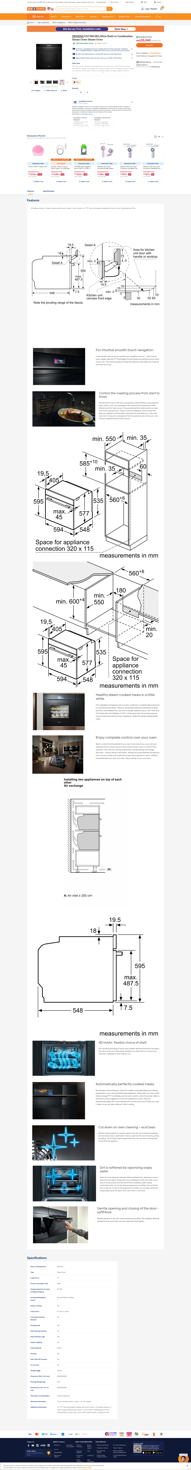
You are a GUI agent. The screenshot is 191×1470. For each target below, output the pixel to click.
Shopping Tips (107, 17)
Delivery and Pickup (103, 1445)
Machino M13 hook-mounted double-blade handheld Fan (105, 168)
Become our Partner (57, 1456)
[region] (95, 1466)
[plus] (87, 92)
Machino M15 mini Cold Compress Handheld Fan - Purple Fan (129, 168)
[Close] (187, 1465)
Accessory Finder (80, 1456)
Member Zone (124, 17)
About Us (57, 1445)
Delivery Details (158, 62)
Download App (101, 2)
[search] (110, 9)
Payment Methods (79, 1451)
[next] (159, 16)
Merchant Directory (142, 17)
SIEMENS (78, 36)
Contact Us (90, 1455)
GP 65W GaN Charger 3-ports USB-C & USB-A (83, 167)
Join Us (56, 1449)
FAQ (88, 1451)
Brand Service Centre (89, 1446)
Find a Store (31, 1451)
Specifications (48, 191)
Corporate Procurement (70, 1446)
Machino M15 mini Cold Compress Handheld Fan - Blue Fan (152, 168)
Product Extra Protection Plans (102, 1456)
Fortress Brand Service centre (119, 1456)
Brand (53, 17)
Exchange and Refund (101, 1451)
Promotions (65, 17)
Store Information (90, 1460)
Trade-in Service (118, 1448)
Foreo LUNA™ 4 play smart (37, 167)
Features (30, 191)
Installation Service (102, 1448)
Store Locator (114, 2)
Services (93, 17)
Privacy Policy (87, 1468)
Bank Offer (80, 17)
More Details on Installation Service (82, 114)
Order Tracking (129, 2)
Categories (40, 17)
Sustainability (58, 1452)
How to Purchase (79, 1446)
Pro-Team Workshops (119, 1445)
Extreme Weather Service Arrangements (119, 1451)
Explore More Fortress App (150, 1450)
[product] (38, 150)
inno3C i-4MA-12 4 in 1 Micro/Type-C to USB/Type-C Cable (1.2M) (60, 168)
